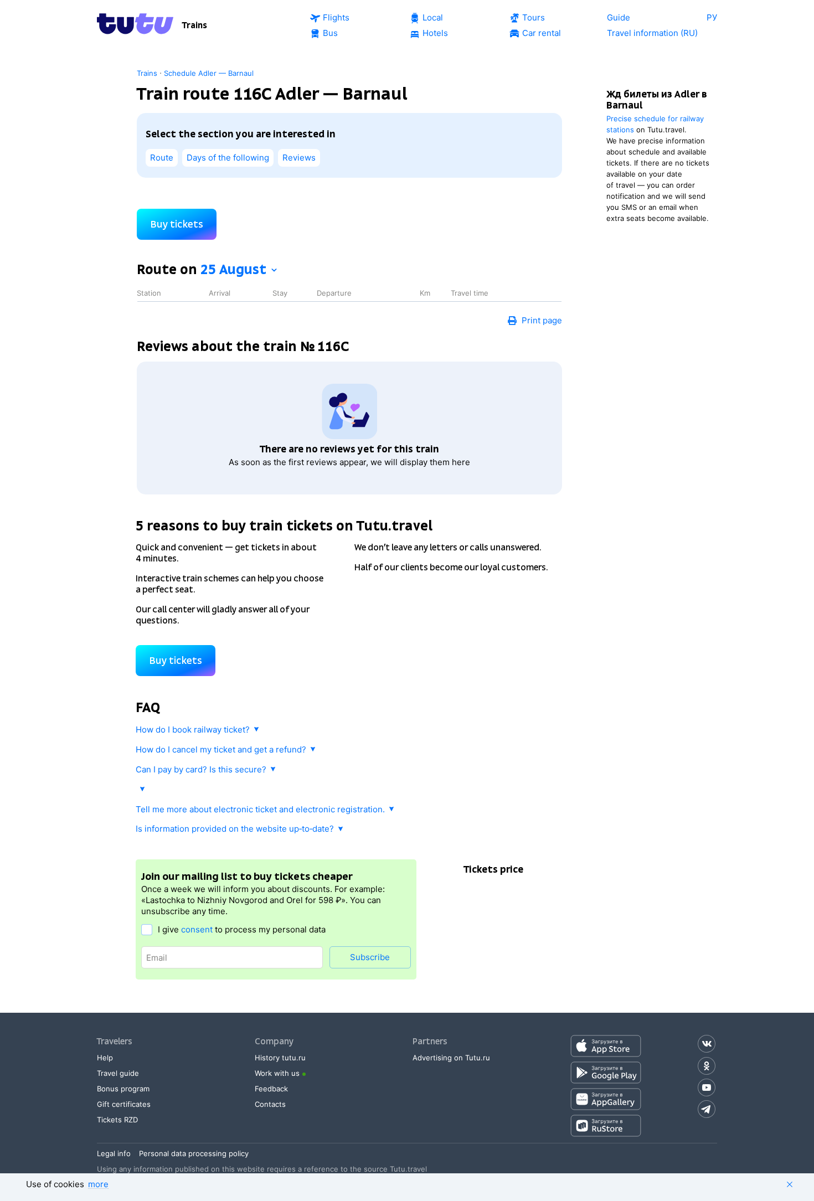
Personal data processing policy (194, 1153)
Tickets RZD (117, 1119)
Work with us (277, 1073)
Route (161, 157)
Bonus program (123, 1088)
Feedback (271, 1088)
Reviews (299, 157)
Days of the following (228, 157)
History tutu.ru (280, 1057)
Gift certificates (124, 1104)
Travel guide (118, 1073)
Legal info (114, 1153)
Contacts (270, 1104)
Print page (542, 320)
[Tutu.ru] (135, 25)
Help (105, 1057)
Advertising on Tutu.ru (451, 1057)
